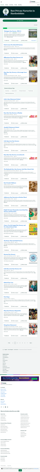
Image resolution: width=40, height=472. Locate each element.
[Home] (3, 349)
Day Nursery (7, 90)
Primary (6, 4)
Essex (4, 358)
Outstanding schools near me (25, 426)
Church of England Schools (5, 441)
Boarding (20, 4)
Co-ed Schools (3, 460)
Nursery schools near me (24, 421)
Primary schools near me (24, 415)
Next (31, 343)
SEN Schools (23, 436)
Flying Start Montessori (20, 330)
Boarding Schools (23, 435)
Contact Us (2, 402)
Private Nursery (30, 90)
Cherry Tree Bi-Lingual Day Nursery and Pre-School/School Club (20, 230)
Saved (38, 4)
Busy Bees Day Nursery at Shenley (20, 117)
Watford (4, 364)
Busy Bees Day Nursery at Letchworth (20, 159)
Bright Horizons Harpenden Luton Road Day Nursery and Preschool (20, 215)
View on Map (20, 20)
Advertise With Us (3, 404)
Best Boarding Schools (4, 430)
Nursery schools (14, 90)
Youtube (5, 407)
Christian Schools (3, 445)
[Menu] (2, 2)
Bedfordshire (5, 356)
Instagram (7, 407)
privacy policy (36, 468)
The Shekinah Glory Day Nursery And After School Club (20, 173)
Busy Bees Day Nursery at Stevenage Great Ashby (20, 77)
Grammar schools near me (25, 418)
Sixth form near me (24, 427)
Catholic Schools (3, 444)
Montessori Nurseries (22, 90)
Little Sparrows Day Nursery (20, 145)
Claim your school (3, 390)
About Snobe (3, 401)
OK (20, 470)
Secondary (11, 4)
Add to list (7, 40)
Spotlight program (3, 393)
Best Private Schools (4, 429)
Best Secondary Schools (4, 427)
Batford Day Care (20, 287)
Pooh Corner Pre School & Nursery (20, 49)
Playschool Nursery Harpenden (20, 315)
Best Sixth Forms (3, 432)
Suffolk (4, 361)
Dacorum (4, 363)
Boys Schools (3, 459)
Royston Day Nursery (20, 259)
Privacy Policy (9, 465)
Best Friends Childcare (20, 187)
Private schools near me (24, 420)
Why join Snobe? (3, 389)
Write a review (24, 40)
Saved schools (3, 417)
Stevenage (4, 369)
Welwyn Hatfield (5, 370)
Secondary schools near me (25, 417)
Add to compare (15, 40)
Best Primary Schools (4, 426)
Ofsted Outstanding (4, 450)
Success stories (3, 396)
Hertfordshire (5, 360)
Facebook (1, 407)
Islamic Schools (3, 442)
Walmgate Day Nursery (20, 35)
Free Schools (23, 432)
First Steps (20, 301)
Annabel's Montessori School (20, 131)
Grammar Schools (23, 433)
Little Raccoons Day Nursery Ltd (20, 273)
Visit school (33, 40)
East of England (10, 349)
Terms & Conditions (3, 465)
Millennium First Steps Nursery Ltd (20, 62)
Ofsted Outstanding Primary (5, 451)
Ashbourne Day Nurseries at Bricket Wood (20, 201)
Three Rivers (5, 372)
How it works (3, 392)
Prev (9, 343)
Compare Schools (3, 415)
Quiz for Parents (3, 418)
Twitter (3, 407)
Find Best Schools (3, 420)
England (6, 349)
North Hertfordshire (6, 367)
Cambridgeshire (5, 357)
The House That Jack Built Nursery (20, 245)
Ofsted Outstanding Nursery (9, 93)
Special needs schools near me (25, 423)
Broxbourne (5, 366)
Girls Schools (3, 458)
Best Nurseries (3, 424)
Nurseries (2, 4)
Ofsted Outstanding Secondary (5, 453)
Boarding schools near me (25, 424)
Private (15, 4)
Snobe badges (3, 395)
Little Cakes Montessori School (20, 103)
